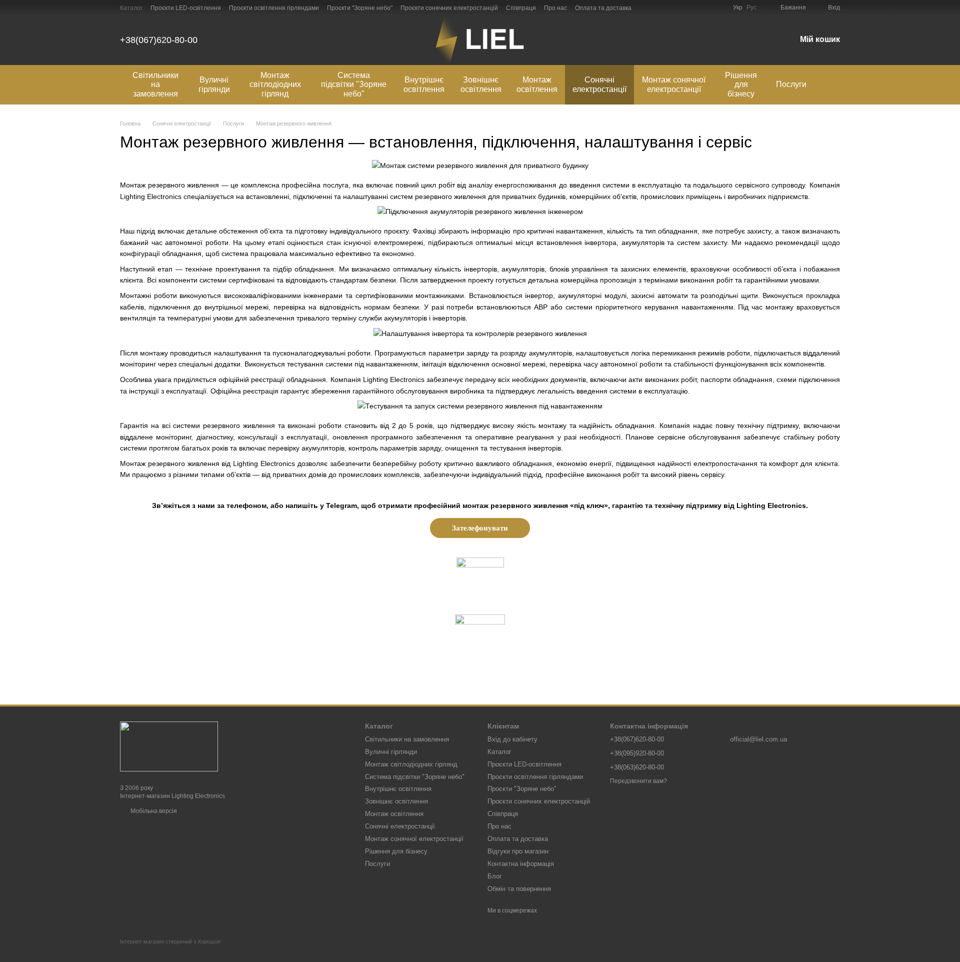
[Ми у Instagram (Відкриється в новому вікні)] (695, 8)
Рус (751, 7)
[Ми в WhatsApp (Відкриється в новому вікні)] (683, 8)
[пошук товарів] (832, 85)
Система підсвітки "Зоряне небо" (353, 84)
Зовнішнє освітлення (481, 84)
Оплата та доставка (603, 8)
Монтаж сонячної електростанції (674, 84)
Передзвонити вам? (638, 781)
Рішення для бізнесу (741, 84)
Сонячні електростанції (599, 84)
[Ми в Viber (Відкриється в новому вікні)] (671, 8)
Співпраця (521, 8)
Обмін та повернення (519, 888)
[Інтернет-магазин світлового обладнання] (169, 746)
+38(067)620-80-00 (159, 40)
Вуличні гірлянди (214, 84)
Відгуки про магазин (518, 851)
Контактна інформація (521, 864)
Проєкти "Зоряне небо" (359, 8)
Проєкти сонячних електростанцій (449, 8)
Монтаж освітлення (537, 84)
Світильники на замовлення (155, 84)
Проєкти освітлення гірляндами (274, 8)
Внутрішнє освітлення (424, 84)
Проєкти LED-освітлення (185, 8)
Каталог (131, 8)
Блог (495, 876)
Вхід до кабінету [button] (513, 739)
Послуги (791, 84)
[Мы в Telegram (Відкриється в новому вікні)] (659, 8)
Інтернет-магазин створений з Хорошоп (170, 941)
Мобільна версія (153, 811)
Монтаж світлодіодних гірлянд (275, 84)
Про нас (555, 8)
